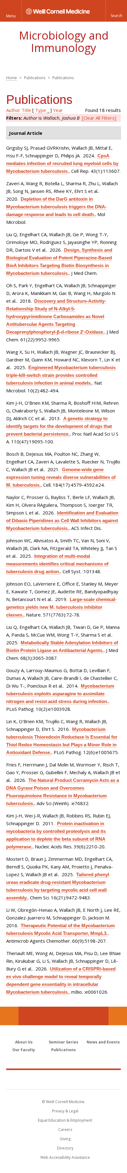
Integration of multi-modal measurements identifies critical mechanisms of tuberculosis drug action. (57, 563)
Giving (65, 1138)
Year (58, 110)
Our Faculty (23, 1049)
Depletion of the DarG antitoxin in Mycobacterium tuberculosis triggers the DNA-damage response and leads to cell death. (56, 206)
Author (13, 110)
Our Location (9, 1016)
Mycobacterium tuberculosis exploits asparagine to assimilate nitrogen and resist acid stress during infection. (60, 693)
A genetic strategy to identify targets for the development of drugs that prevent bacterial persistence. (59, 426)
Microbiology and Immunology (64, 41)
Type (40, 110)
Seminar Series (63, 1042)
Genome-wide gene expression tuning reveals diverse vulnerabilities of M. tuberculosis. (61, 477)
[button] (116, 11)
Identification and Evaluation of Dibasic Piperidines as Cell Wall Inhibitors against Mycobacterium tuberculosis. (62, 520)
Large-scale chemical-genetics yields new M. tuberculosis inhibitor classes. (61, 607)
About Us (24, 1042)
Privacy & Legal (65, 1111)
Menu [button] (11, 16)
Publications (63, 1049)
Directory (65, 1148)
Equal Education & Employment (65, 1120)
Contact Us (118, 1016)
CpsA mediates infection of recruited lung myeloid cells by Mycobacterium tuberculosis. (62, 163)
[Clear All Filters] (99, 118)
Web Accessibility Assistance (65, 1157)
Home (11, 77)
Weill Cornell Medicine (63, 1079)
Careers (65, 1129)
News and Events (103, 1042)
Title (26, 110)
